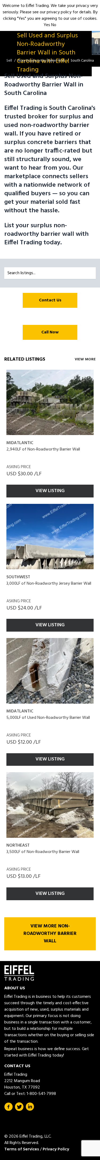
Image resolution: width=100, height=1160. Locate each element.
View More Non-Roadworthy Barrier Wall (50, 933)
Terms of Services (21, 1149)
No (53, 25)
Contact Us (50, 300)
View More (85, 359)
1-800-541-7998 (41, 1093)
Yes (47, 25)
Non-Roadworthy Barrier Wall (41, 61)
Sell (9, 61)
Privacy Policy (56, 1149)
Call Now (50, 332)
